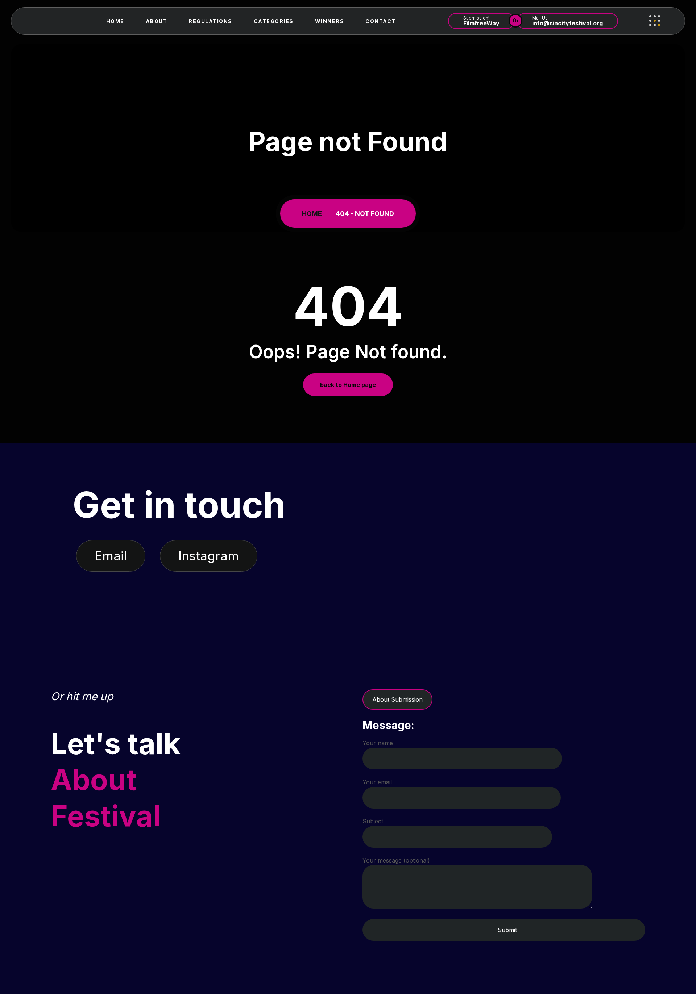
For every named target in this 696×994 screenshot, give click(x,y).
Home (115, 21)
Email (111, 555)
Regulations (210, 21)
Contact (380, 21)
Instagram (208, 555)
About (156, 21)
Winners (329, 21)
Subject (372, 821)
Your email (377, 782)
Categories (274, 21)
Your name (377, 743)
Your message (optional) (396, 860)
